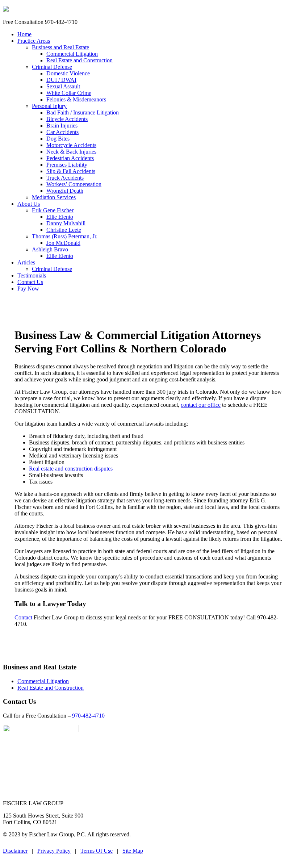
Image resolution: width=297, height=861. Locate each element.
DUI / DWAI (61, 80)
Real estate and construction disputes (71, 468)
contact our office (201, 405)
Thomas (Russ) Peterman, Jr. (64, 236)
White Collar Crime (68, 93)
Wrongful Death (64, 191)
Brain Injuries (62, 125)
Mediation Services (54, 197)
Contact (24, 617)
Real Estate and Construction (79, 60)
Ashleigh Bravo (50, 249)
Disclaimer (15, 851)
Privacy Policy (54, 851)
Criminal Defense (52, 67)
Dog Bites (58, 138)
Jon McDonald (63, 243)
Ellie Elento (59, 217)
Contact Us (30, 282)
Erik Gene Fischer (53, 210)
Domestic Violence (68, 73)
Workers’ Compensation (73, 184)
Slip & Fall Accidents (70, 171)
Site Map (132, 851)
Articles (26, 262)
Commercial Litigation (72, 54)
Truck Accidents (65, 178)
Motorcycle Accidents (71, 145)
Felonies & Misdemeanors (76, 99)
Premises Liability (66, 165)
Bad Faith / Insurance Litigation (82, 112)
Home (24, 34)
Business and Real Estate (60, 47)
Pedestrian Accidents (70, 158)
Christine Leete (63, 230)
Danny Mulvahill (65, 223)
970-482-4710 (88, 715)
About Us (28, 204)
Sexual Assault (63, 86)
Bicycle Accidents (67, 119)
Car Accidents (62, 132)
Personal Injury (49, 106)
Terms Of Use (96, 851)
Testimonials (31, 275)
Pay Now (28, 288)
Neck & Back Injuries (71, 152)
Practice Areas (33, 41)
